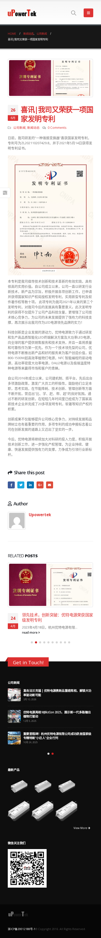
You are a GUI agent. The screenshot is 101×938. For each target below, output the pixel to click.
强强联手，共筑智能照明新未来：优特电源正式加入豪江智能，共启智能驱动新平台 (57, 730)
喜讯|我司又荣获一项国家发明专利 (52, 615)
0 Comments (57, 127)
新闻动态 (33, 127)
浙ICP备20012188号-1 (21, 923)
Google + (40, 484)
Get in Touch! (28, 657)
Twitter (20, 484)
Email (49, 484)
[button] (32, 637)
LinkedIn (30, 484)
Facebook (11, 484)
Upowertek (40, 514)
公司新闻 (19, 127)
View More (81, 823)
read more (30, 627)
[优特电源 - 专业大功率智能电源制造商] (22, 13)
